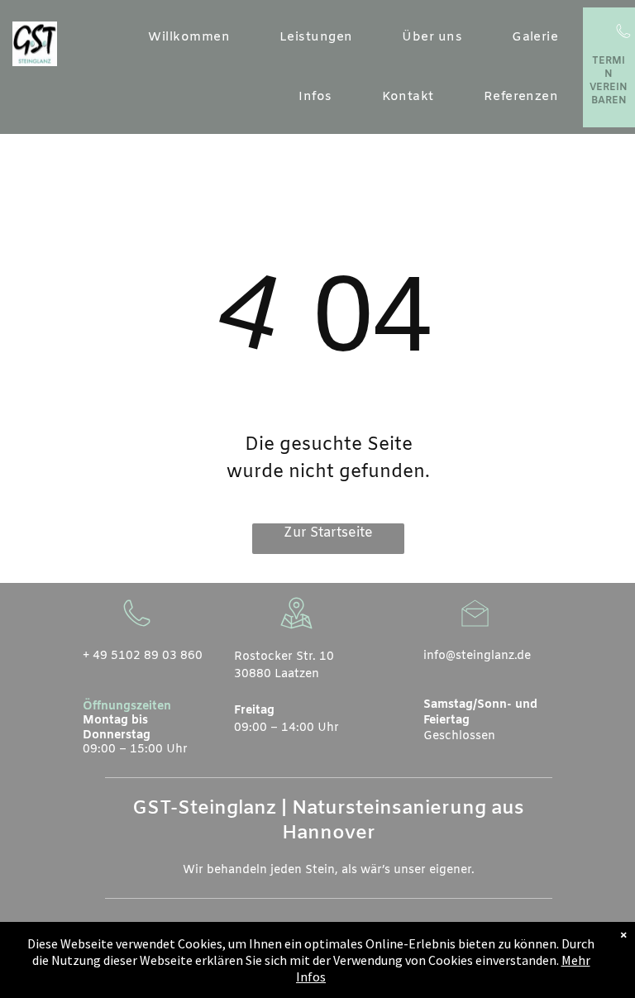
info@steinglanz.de (477, 656)
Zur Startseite (328, 533)
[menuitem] (189, 37)
